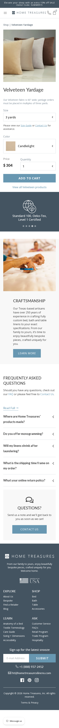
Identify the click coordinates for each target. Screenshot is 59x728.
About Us (8, 596)
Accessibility (9, 640)
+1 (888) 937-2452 (31, 666)
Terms (24, 702)
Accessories (38, 608)
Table (35, 604)
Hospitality (37, 640)
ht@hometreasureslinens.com (31, 673)
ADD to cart (29, 178)
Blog (5, 608)
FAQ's (35, 627)
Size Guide (26, 125)
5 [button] (35, 228)
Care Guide (9, 631)
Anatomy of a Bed (13, 623)
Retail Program (40, 631)
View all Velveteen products (29, 187)
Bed (34, 596)
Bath (34, 600)
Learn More (27, 353)
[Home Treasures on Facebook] (22, 680)
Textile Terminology (13, 627)
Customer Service (41, 623)
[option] (29, 56)
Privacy (34, 702)
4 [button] (32, 228)
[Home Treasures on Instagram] (37, 680)
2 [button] (27, 228)
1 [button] (24, 228)
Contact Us (41, 125)
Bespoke (8, 600)
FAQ (10, 394)
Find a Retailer (10, 604)
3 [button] (29, 228)
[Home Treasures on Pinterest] (29, 680)
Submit (42, 658)
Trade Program (40, 635)
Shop (6, 24)
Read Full (9, 408)
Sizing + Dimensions (14, 635)
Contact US (29, 529)
